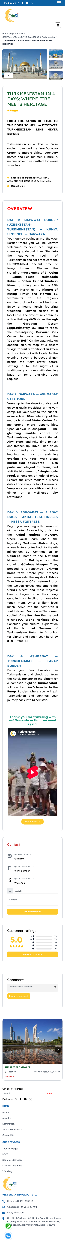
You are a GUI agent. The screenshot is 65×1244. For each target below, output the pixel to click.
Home (5, 1112)
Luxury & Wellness (12, 1165)
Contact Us (8, 1135)
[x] (32, 3)
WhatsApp (19, 882)
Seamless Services (12, 1160)
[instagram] (18, 3)
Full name (19, 858)
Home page (8, 33)
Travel (20, 33)
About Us (7, 1118)
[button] (58, 1049)
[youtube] (27, 3)
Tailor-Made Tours (12, 1129)
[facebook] (22, 3)
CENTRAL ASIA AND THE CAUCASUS (20, 37)
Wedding (7, 1171)
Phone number (22, 870)
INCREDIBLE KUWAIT (17, 1067)
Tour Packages (10, 1148)
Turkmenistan (49, 37)
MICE (5, 1154)
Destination (8, 1123)
